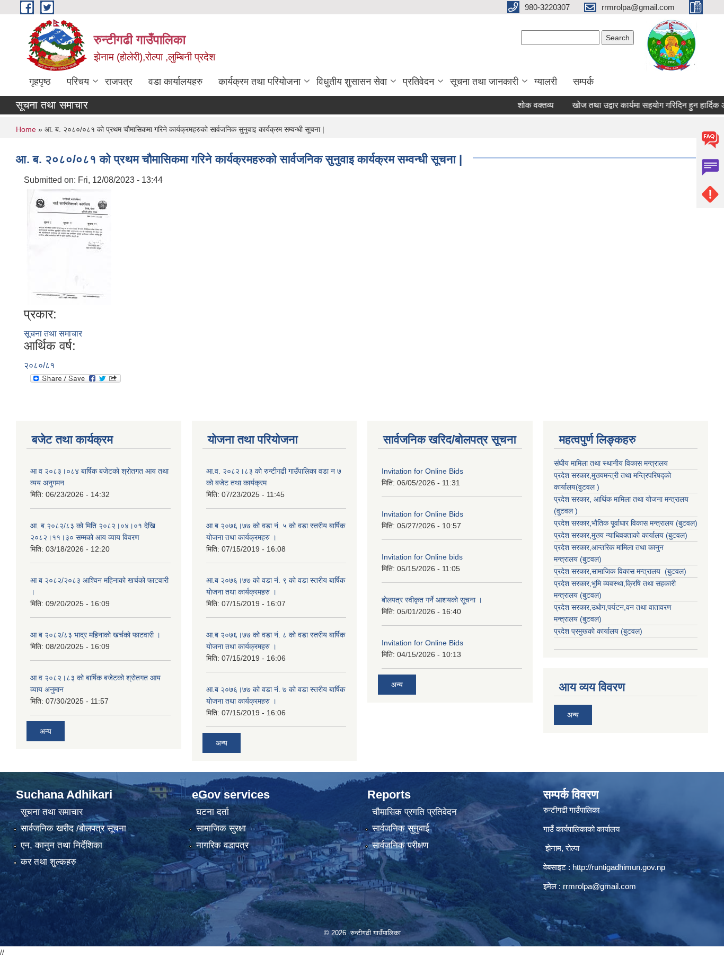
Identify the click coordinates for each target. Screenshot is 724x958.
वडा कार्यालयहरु (175, 81)
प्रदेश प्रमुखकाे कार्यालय (587, 631)
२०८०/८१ (39, 365)
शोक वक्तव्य (518, 105)
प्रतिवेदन (418, 81)
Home (26, 129)
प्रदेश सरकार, (572, 535)
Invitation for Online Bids (422, 471)
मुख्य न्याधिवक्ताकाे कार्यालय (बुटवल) (639, 535)
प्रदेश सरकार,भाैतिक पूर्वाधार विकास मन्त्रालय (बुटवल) (625, 523)
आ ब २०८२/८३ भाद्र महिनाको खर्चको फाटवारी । (95, 635)
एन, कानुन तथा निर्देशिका (61, 845)
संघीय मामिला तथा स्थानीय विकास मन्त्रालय (611, 463)
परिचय (78, 81)
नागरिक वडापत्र (222, 845)
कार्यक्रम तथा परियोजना (259, 81)
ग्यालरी (545, 81)
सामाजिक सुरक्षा (221, 828)
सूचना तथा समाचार (53, 333)
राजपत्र (119, 81)
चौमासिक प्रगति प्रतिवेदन (414, 812)
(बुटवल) (591, 559)
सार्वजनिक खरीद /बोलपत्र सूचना (73, 828)
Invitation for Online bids (422, 557)
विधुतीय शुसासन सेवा (351, 81)
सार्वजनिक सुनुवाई (400, 828)
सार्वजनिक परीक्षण (400, 845)
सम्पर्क (583, 81)
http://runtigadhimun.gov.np (618, 867)
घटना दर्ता (212, 812)
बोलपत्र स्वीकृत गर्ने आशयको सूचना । (432, 600)
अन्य (45, 731)
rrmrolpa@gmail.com (599, 886)
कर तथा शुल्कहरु (48, 862)
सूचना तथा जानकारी (484, 81)
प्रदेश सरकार (571, 499)
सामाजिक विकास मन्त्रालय (627, 571)
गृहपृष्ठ (40, 81)
